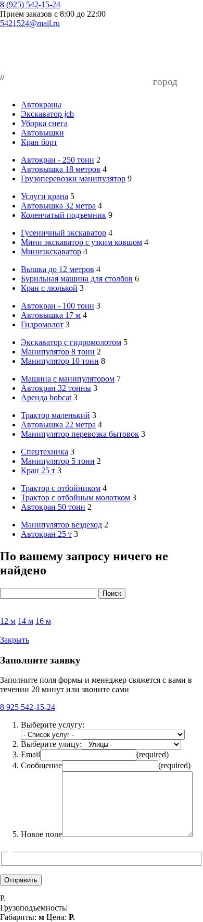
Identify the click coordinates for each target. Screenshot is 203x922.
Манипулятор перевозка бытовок (80, 433)
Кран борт (39, 142)
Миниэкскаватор (51, 251)
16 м (43, 621)
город (165, 81)
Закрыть (14, 639)
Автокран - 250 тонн (57, 159)
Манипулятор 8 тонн (58, 351)
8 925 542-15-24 (27, 707)
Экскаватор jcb (47, 113)
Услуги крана (44, 196)
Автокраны (41, 104)
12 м (8, 621)
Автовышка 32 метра (58, 205)
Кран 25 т (38, 470)
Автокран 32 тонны (56, 388)
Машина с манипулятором (68, 378)
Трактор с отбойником (60, 488)
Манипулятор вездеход (61, 524)
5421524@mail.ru (30, 23)
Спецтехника (44, 451)
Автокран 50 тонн (53, 506)
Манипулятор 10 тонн (60, 360)
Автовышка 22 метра (58, 424)
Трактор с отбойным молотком (75, 497)
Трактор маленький (55, 415)
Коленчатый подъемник (63, 215)
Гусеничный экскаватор (63, 232)
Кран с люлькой (49, 288)
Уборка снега (44, 123)
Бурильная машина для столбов (77, 278)
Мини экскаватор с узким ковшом (81, 242)
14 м (25, 621)
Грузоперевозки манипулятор (73, 178)
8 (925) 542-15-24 (30, 4)
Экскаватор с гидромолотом (71, 342)
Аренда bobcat (46, 397)
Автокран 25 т (46, 534)
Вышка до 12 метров (57, 269)
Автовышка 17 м (51, 315)
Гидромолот (42, 324)
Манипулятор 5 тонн (58, 461)
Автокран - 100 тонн (57, 305)
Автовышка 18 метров (60, 169)
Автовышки (42, 132)
